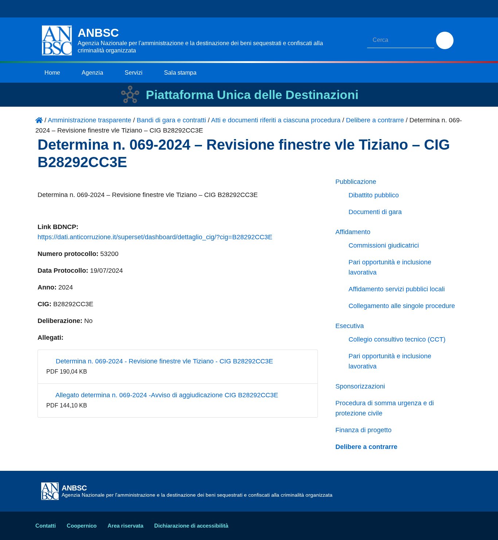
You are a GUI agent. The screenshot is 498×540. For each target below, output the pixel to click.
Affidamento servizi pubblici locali (397, 289)
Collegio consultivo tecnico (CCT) (397, 339)
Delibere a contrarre (366, 446)
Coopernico (82, 526)
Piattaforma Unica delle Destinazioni (252, 95)
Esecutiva (349, 326)
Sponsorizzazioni (360, 386)
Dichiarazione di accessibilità (191, 526)
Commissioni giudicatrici (384, 245)
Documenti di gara (375, 212)
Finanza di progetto (363, 430)
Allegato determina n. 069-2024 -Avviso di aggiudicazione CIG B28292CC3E (166, 395)
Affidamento (352, 232)
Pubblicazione (355, 181)
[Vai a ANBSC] (39, 120)
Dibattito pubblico (374, 195)
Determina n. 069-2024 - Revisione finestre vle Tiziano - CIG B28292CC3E (163, 361)
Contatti (45, 526)
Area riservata (125, 526)
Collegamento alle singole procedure (402, 306)
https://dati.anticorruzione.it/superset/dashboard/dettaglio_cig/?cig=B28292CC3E (155, 237)
